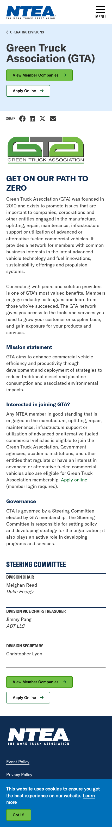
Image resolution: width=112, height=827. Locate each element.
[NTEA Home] (38, 737)
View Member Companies (36, 75)
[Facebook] (22, 119)
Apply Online (25, 90)
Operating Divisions (27, 32)
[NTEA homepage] (31, 18)
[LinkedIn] (32, 119)
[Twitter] (42, 119)
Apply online (74, 480)
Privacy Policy (19, 774)
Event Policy (17, 761)
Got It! (18, 814)
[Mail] (53, 119)
